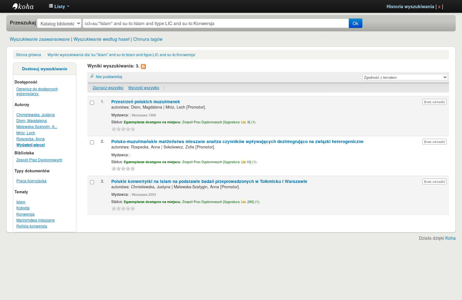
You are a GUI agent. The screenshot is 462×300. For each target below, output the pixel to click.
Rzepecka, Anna (30, 138)
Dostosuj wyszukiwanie (44, 69)
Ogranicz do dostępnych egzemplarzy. (37, 91)
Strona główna (28, 54)
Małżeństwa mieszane (35, 219)
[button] (59, 6)
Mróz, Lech (25, 132)
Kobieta (23, 207)
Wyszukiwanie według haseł (101, 39)
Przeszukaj (23, 22)
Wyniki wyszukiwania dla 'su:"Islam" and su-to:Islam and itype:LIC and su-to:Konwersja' (121, 54)
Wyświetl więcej (30, 144)
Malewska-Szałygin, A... (36, 126)
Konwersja (25, 214)
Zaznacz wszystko (108, 87)
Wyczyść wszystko (143, 87)
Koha (450, 238)
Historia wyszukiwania (410, 6)
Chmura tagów (147, 39)
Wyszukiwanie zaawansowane (40, 39)
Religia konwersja (31, 225)
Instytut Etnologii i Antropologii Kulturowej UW (28, 6)
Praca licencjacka (31, 180)
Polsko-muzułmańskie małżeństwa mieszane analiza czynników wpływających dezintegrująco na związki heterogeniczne (237, 141)
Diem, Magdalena (31, 120)
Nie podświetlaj (109, 76)
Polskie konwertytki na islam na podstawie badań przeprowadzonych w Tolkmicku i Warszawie (209, 181)
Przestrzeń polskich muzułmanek (145, 101)
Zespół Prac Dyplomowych (39, 159)
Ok (355, 23)
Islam (20, 201)
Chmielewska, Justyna (35, 114)
